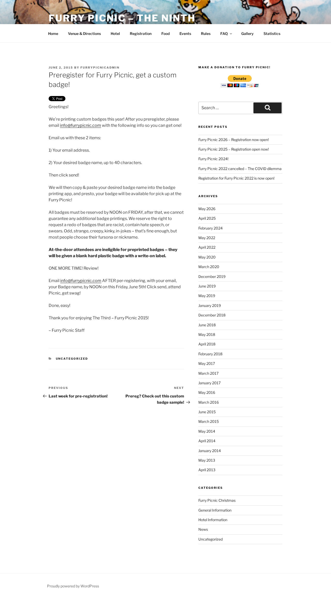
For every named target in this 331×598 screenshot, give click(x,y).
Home (53, 33)
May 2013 (206, 460)
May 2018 (206, 334)
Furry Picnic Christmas (217, 500)
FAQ (224, 33)
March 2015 (208, 421)
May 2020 (207, 257)
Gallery (247, 33)
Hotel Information (212, 520)
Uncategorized (72, 358)
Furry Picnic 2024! (213, 159)
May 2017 (206, 363)
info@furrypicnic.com (80, 125)
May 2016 (206, 392)
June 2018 (207, 325)
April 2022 (206, 247)
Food (165, 33)
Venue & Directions (84, 33)
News (203, 529)
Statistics (272, 33)
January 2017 (209, 383)
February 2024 (210, 228)
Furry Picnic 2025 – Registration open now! (233, 149)
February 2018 (210, 354)
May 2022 (206, 237)
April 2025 (207, 218)
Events (185, 33)
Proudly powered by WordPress (73, 586)
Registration (141, 33)
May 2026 (206, 208)
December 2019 (211, 276)
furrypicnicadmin (99, 67)
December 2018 (211, 315)
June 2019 (207, 286)
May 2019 (206, 295)
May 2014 (206, 431)
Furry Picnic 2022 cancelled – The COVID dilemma (240, 168)
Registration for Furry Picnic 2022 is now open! (236, 178)
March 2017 (208, 373)
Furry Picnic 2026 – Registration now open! (233, 139)
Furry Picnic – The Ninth (122, 18)
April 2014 (206, 441)
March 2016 (208, 402)
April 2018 (206, 344)
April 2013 (206, 470)
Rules (205, 33)
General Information (214, 510)
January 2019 (209, 305)
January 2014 (209, 450)
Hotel (115, 33)
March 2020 (208, 266)
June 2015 (207, 412)
